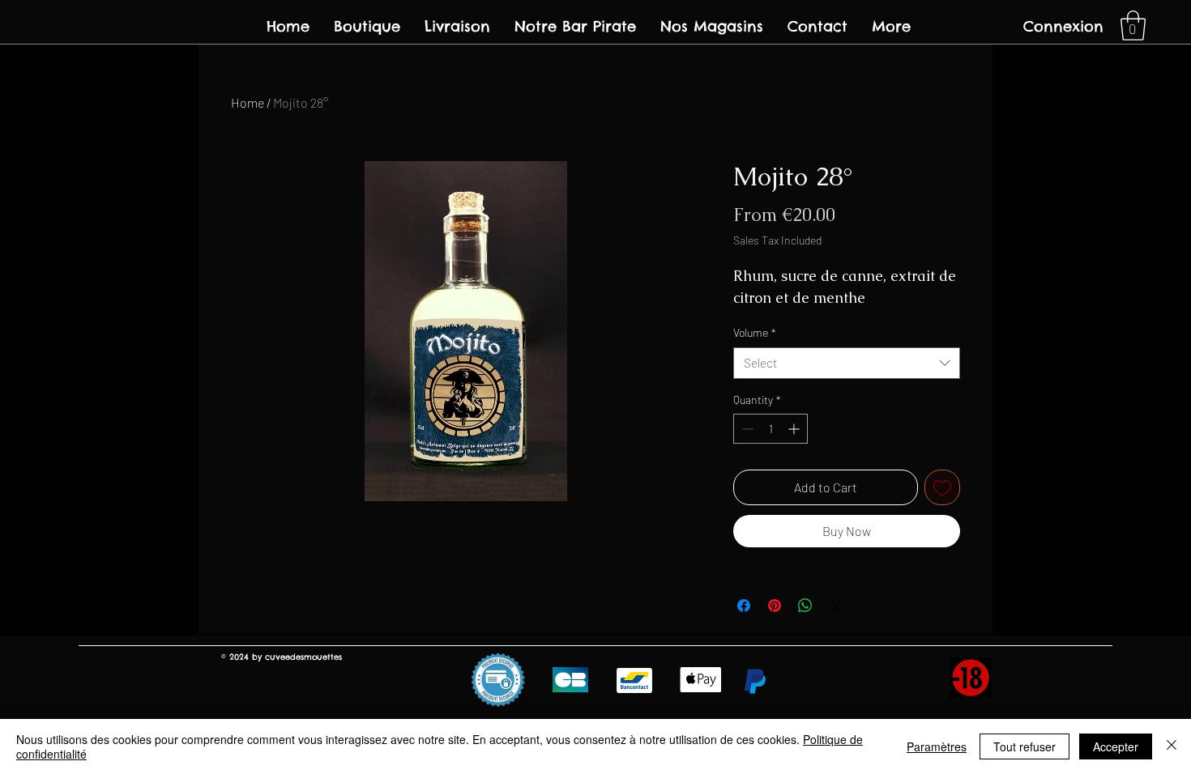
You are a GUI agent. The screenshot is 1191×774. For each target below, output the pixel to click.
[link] (1133, 25)
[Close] (1171, 746)
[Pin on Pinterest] (774, 605)
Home (247, 102)
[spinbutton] (770, 429)
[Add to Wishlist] (942, 487)
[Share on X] (836, 605)
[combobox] (846, 363)
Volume (754, 332)
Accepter (1115, 746)
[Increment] (795, 429)
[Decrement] (746, 429)
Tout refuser (1024, 746)
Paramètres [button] (937, 746)
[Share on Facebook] (743, 605)
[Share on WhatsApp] (805, 605)
